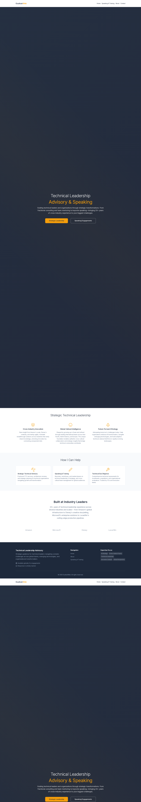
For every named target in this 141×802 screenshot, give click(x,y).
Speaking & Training (108, 3)
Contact (122, 3)
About (117, 3)
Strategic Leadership (56, 221)
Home (99, 3)
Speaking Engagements (83, 221)
